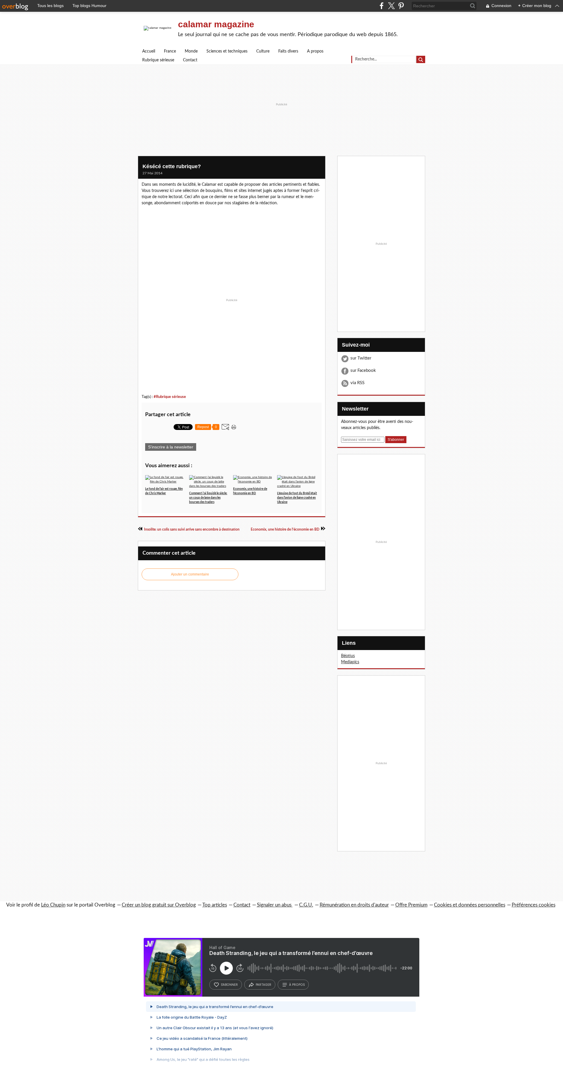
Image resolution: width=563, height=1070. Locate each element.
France (170, 51)
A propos (315, 51)
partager (263, 984)
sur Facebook (363, 370)
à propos (297, 984)
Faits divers (288, 51)
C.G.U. (306, 904)
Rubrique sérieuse (158, 60)
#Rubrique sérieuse (170, 397)
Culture (262, 51)
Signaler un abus (275, 904)
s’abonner (229, 984)
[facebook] (381, 5)
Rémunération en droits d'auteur (354, 904)
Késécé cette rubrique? (172, 166)
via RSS (357, 383)
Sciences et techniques (226, 51)
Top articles (214, 904)
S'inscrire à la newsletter (170, 447)
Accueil (148, 51)
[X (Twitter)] (391, 5)
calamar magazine (216, 24)
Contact (190, 60)
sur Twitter (360, 358)
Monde (191, 51)
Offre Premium (411, 904)
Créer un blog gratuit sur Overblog (159, 904)
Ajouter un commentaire (190, 574)
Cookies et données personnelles (469, 904)
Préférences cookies (533, 904)
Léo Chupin (53, 904)
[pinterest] (401, 5)
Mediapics (350, 662)
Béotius (348, 656)
